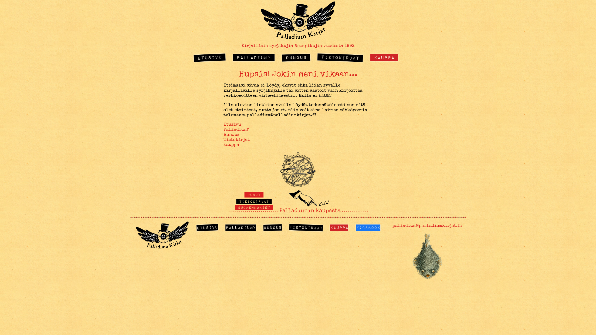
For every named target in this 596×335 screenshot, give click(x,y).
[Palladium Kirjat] (298, 37)
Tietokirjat (340, 57)
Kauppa (384, 57)
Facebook (368, 227)
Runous (296, 57)
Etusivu (209, 57)
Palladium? (253, 57)
